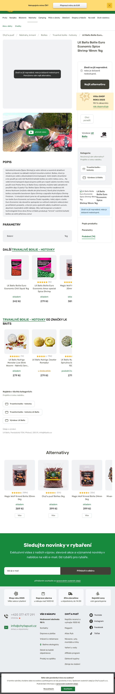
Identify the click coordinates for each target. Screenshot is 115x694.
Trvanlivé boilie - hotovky (65, 35)
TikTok (97, 633)
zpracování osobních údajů (67, 684)
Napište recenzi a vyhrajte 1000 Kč (73, 621)
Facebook (98, 627)
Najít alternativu (94, 84)
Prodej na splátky (48, 658)
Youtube (98, 615)
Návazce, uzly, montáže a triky (72, 640)
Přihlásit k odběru (85, 570)
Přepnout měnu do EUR (70, 5)
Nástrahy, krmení (27, 35)
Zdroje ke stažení (72, 664)
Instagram (99, 621)
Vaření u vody (71, 647)
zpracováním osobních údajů (68, 581)
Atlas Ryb (69, 633)
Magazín (68, 628)
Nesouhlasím (48, 689)
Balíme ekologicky (50, 644)
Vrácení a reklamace (49, 639)
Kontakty (44, 628)
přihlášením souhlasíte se (57, 581)
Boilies (44, 35)
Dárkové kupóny (72, 658)
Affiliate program (72, 653)
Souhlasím (68, 689)
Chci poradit (86, 119)
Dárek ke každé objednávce (47, 651)
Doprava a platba (47, 633)
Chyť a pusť (8, 35)
